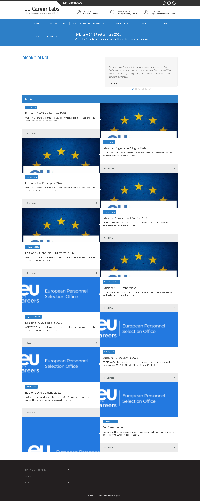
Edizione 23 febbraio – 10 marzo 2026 (49, 253)
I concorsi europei (56, 23)
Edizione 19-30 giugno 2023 (120, 357)
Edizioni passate (122, 23)
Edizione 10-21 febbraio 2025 (122, 287)
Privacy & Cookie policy (35, 470)
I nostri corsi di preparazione (89, 23)
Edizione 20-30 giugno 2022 (43, 392)
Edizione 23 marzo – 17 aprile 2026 (125, 218)
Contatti (144, 23)
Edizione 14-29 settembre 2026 (98, 34)
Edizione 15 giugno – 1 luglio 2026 (124, 148)
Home (36, 23)
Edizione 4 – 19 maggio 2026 (43, 183)
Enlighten (116, 496)
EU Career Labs (42, 9)
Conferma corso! (113, 427)
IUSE (27, 482)
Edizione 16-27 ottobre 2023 (43, 322)
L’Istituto (162, 23)
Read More (31, 133)
